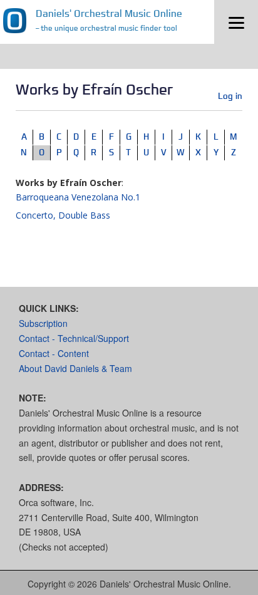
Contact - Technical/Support (74, 338)
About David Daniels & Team (75, 368)
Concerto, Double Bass (63, 215)
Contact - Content (54, 353)
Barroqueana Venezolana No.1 (78, 197)
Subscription (43, 323)
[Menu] (236, 22)
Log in (230, 96)
